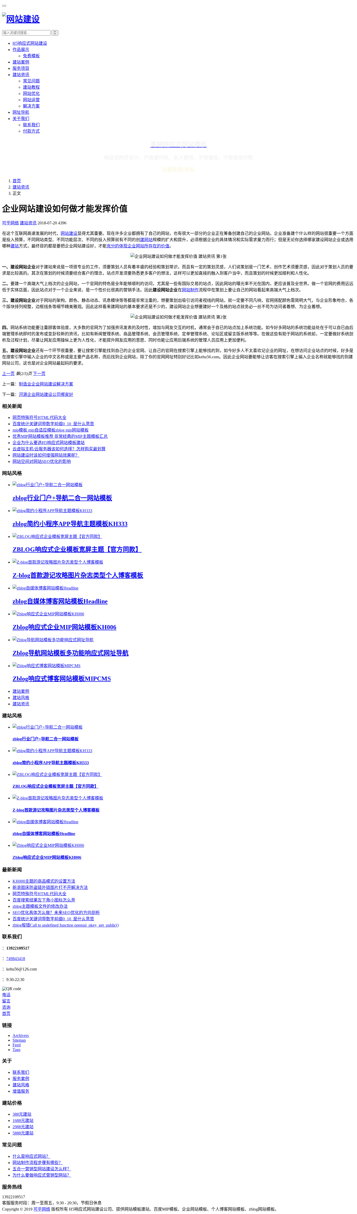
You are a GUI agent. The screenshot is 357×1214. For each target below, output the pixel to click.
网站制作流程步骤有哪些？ (38, 1162)
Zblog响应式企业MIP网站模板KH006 (64, 627)
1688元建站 (23, 1120)
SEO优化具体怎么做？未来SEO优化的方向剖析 (56, 912)
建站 (14, 246)
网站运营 (31, 100)
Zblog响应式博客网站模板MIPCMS (62, 678)
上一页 (8, 373)
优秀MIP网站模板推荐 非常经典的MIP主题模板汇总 (60, 436)
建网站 (146, 239)
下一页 (39, 373)
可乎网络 (10, 223)
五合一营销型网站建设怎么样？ (42, 1169)
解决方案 (31, 106)
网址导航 (21, 112)
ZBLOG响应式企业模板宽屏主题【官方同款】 (77, 549)
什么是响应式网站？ (31, 1156)
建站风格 (21, 697)
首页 (17, 181)
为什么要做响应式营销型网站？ (42, 1175)
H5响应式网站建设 (30, 43)
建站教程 (31, 87)
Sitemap (19, 1040)
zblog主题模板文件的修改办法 (40, 906)
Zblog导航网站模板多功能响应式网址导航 (71, 653)
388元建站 (22, 1114)
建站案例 (21, 62)
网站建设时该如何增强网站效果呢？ (46, 455)
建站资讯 (21, 74)
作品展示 (21, 49)
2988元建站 (23, 1127)
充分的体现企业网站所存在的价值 (138, 246)
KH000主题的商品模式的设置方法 (44, 881)
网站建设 (69, 233)
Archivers (21, 1035)
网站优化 (31, 93)
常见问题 (31, 81)
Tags (16, 1049)
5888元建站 (23, 1133)
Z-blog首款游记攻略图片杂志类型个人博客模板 (78, 575)
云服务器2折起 (178, 169)
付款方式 (31, 131)
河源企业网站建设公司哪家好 (46, 394)
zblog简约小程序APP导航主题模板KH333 (70, 523)
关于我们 (21, 118)
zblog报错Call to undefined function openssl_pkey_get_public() (66, 925)
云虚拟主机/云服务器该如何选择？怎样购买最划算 (59, 449)
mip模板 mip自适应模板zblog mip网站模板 (51, 430)
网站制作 (190, 290)
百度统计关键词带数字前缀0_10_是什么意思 (53, 424)
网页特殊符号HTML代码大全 (39, 417)
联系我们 (31, 125)
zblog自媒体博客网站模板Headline (60, 601)
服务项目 (21, 68)
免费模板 (31, 56)
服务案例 (21, 1078)
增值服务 (21, 1091)
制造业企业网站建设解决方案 (46, 384)
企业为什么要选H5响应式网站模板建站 (49, 442)
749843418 (15, 958)
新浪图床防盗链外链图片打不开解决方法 (50, 887)
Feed (17, 1045)
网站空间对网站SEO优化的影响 (42, 461)
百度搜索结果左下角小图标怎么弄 (44, 900)
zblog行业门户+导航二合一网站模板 (62, 498)
